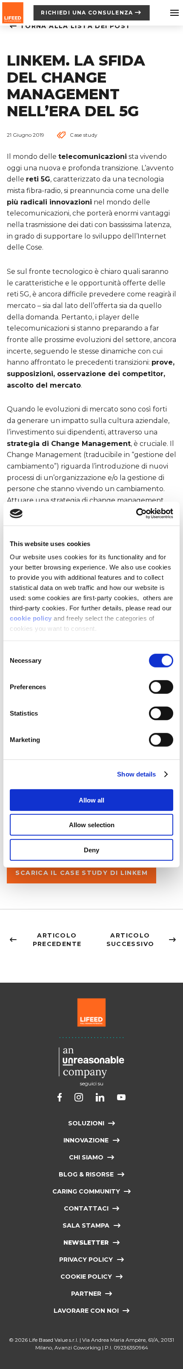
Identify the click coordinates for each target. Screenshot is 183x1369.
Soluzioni (86, 1123)
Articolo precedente (57, 940)
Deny (91, 849)
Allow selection (91, 824)
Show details (136, 774)
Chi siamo (86, 1157)
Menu (174, 13)
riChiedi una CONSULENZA (87, 12)
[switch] (161, 686)
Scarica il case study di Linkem (81, 873)
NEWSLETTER (86, 1242)
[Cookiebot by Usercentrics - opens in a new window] (136, 513)
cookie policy (31, 618)
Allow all (91, 799)
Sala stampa (86, 1225)
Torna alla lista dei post (75, 26)
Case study (83, 135)
